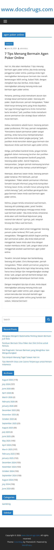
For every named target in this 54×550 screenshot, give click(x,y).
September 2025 (9, 423)
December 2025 (9, 410)
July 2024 (6, 484)
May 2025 (6, 440)
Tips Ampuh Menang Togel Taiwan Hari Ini (20, 357)
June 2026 (6, 388)
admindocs (24, 48)
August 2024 (7, 480)
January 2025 (8, 458)
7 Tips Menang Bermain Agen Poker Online (26, 55)
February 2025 (8, 453)
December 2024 (9, 462)
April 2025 (6, 445)
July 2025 (6, 432)
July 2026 (6, 384)
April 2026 (6, 393)
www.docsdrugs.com (27, 9)
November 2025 (9, 414)
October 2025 (8, 419)
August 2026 (7, 380)
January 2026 (8, 406)
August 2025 (7, 427)
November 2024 (9, 467)
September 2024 (9, 475)
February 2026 (8, 401)
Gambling (9, 44)
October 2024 (8, 471)
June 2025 (6, 436)
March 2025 (7, 449)
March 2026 (7, 397)
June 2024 (6, 488)
